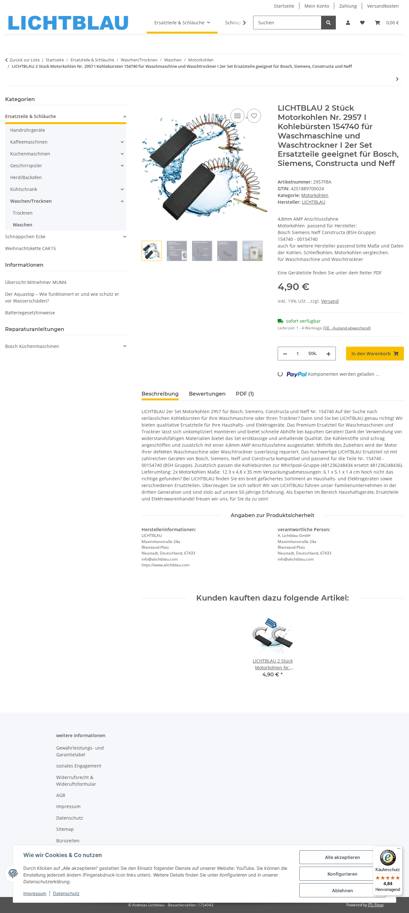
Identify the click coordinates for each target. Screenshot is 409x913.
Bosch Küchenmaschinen (32, 346)
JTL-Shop (375, 905)
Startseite (284, 6)
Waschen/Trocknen (31, 201)
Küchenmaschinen (30, 154)
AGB (60, 795)
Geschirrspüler (26, 165)
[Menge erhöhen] (328, 353)
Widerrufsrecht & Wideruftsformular (76, 780)
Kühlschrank (23, 189)
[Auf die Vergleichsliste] (237, 116)
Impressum (34, 893)
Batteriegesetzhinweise (30, 313)
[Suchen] (328, 22)
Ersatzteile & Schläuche (30, 116)
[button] (348, 23)
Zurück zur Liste (25, 60)
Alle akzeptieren (342, 857)
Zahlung (348, 6)
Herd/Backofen (26, 177)
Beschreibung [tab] (160, 394)
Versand (330, 301)
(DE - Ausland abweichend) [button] (347, 328)
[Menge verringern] (285, 353)
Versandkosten (383, 6)
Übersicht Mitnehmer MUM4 (35, 282)
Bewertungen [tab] (207, 394)
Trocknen (23, 213)
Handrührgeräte (27, 130)
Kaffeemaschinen (29, 142)
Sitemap (65, 829)
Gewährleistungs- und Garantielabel (80, 751)
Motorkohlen (314, 195)
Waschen (22, 225)
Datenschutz (66, 893)
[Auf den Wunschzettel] (254, 116)
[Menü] (399, 850)
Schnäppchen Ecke (25, 236)
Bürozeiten (68, 841)
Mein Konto (317, 6)
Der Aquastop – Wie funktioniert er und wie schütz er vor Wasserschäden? (62, 297)
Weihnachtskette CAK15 (30, 248)
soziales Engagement (78, 766)
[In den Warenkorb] (147, 100)
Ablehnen (342, 890)
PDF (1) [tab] (245, 394)
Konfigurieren (343, 874)
